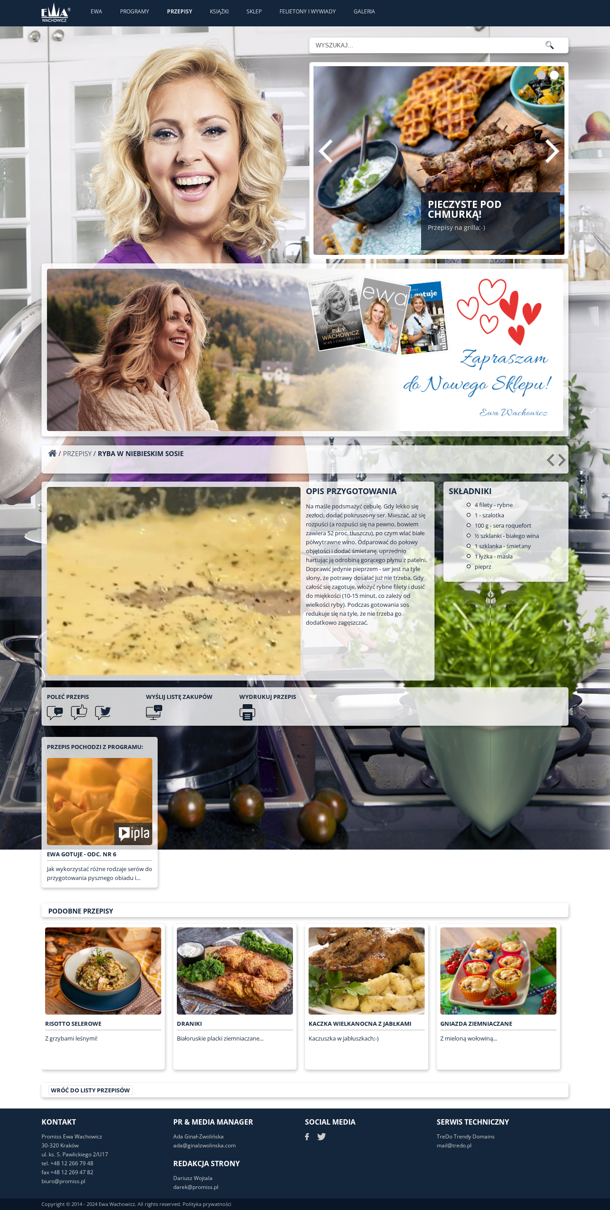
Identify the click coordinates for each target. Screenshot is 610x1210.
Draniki (189, 1024)
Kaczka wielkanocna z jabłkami (360, 1024)
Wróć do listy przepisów (90, 1090)
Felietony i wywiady (308, 11)
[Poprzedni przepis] (552, 463)
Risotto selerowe (73, 1024)
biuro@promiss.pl (63, 1181)
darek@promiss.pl (195, 1187)
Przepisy (179, 11)
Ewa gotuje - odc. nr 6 (81, 854)
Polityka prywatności (207, 1204)
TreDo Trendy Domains (466, 1136)
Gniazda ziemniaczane (476, 1024)
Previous (325, 151)
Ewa (96, 11)
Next (552, 151)
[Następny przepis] (563, 463)
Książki (219, 11)
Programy (134, 11)
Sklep (254, 11)
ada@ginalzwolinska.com (204, 1145)
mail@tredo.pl (454, 1145)
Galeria (364, 11)
